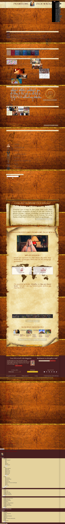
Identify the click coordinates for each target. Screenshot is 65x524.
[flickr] (51, 371)
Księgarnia (5, 414)
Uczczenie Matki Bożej (8, 404)
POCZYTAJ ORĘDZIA (43, 219)
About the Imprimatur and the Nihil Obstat (51, 376)
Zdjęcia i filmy (5, 442)
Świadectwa (3, 435)
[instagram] (54, 371)
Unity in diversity (7, 403)
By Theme (5, 401)
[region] (32, 190)
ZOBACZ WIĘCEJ (32, 321)
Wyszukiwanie (7, 399)
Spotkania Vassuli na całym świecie (8, 423)
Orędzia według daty (8, 393)
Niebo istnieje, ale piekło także (8, 419)
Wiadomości (5, 431)
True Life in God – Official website (8, 451)
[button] (32, 197)
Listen (6, 387)
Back (6, 391)
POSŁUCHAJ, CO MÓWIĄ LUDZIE (51, 125)
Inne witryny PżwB (6, 445)
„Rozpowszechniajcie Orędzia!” (7, 430)
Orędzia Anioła (7, 394)
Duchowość (6, 388)
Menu (8, 23)
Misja (2, 422)
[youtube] (44, 371)
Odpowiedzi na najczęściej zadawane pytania (9, 443)
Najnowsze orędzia (7, 395)
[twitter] (49, 371)
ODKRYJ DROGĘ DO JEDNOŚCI (50, 100)
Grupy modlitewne (6, 426)
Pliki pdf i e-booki (6, 416)
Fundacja (36, 376)
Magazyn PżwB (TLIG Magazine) (8, 441)
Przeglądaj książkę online (7, 417)
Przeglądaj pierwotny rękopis (7, 418)
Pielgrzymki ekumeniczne (7, 424)
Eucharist (6, 408)
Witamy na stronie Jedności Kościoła (6, 433)
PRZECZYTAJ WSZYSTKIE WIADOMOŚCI (32, 339)
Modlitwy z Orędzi (7, 397)
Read (6, 386)
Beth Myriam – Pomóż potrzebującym (8, 427)
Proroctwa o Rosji (7, 406)
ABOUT (3, 436)
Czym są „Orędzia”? (7, 385)
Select (4, 392)
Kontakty (5, 444)
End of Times (7, 405)
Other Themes (7, 410)
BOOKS (3, 413)
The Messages (5, 383)
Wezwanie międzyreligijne (7, 429)
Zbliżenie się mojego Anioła (7, 438)
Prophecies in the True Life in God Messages (11, 407)
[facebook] (46, 371)
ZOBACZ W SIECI (18, 365)
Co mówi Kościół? (7, 389)
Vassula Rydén (5, 437)
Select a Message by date (11, 181)
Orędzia (3, 382)
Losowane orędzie (7, 398)
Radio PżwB (5, 439)
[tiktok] (56, 371)
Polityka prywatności (25, 376)
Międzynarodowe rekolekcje (7, 425)
